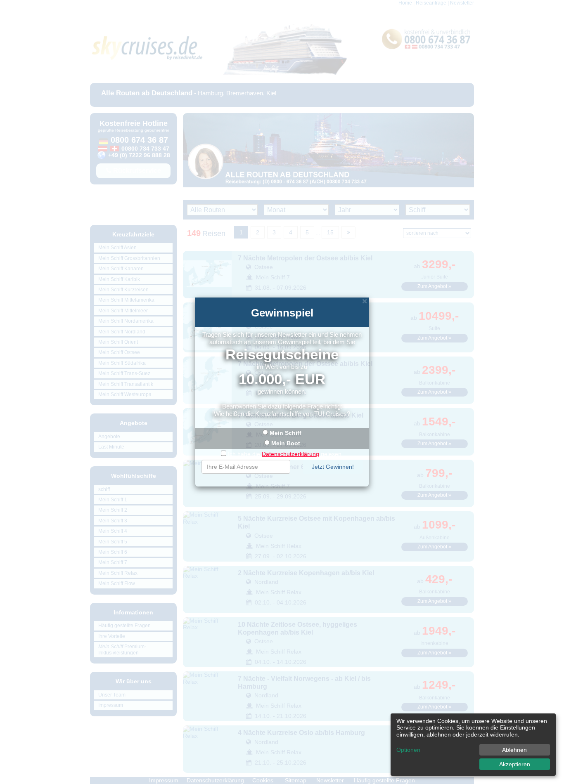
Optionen (408, 749)
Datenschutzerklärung (290, 454)
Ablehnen (514, 749)
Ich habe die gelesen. (285, 454)
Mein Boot (285, 443)
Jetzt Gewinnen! (333, 466)
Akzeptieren (514, 764)
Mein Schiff (285, 433)
